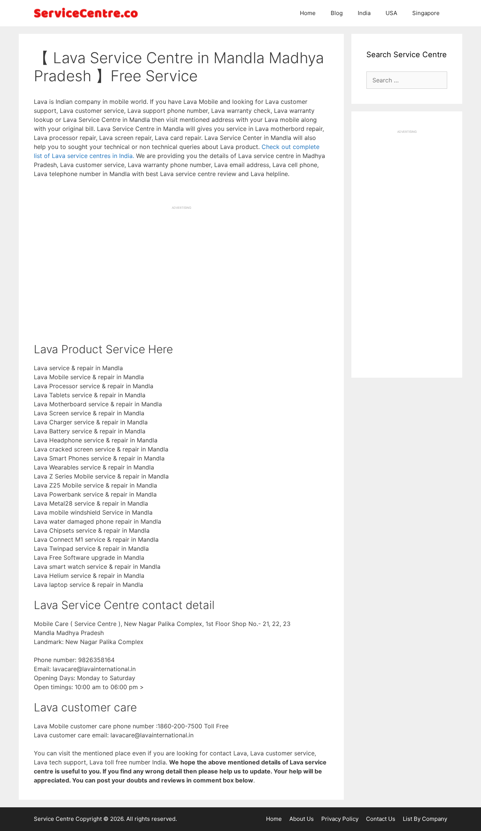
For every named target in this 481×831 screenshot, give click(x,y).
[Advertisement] (181, 262)
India (364, 13)
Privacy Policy (339, 818)
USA (391, 13)
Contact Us (380, 818)
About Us (301, 818)
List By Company (425, 818)
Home (308, 13)
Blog (337, 13)
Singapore (426, 13)
